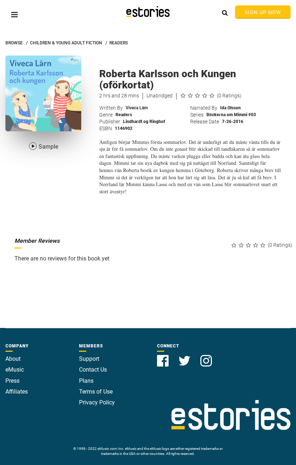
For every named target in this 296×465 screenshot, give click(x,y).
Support (89, 358)
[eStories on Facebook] (163, 357)
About (13, 358)
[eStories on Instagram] (206, 357)
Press (12, 380)
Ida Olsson (230, 107)
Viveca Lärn (137, 107)
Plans (86, 380)
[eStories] (148, 11)
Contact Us (93, 369)
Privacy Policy (97, 402)
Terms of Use (96, 391)
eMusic (14, 369)
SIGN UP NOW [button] (263, 12)
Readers (124, 114)
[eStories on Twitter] (185, 357)
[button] (14, 14)
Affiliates (16, 391)
